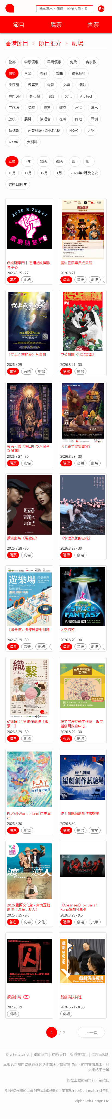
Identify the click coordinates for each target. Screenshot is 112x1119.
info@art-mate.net (87, 1090)
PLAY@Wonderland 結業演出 (29, 815)
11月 (28, 172)
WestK (13, 141)
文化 (67, 96)
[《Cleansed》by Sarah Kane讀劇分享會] (82, 872)
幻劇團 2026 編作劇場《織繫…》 (27, 723)
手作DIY (14, 96)
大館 (90, 130)
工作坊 (13, 107)
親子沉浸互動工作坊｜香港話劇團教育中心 (81, 723)
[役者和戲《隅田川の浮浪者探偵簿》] (29, 413)
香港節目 (16, 43)
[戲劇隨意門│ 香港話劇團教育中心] (29, 229)
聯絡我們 (59, 1054)
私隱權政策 (79, 1054)
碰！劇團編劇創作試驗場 (79, 813)
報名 (13, 279)
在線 (62, 118)
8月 (74, 161)
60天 (59, 161)
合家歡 (91, 61)
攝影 (82, 84)
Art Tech (86, 96)
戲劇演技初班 (71, 996)
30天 (43, 161)
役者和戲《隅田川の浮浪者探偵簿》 (28, 448)
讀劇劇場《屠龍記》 (23, 538)
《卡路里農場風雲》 (76, 446)
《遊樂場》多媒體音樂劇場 (28, 629)
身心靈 (34, 96)
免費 (73, 61)
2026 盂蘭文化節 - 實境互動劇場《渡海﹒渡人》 (28, 907)
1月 (59, 172)
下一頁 (91, 1032)
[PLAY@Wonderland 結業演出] (29, 780)
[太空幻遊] (82, 596)
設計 (52, 96)
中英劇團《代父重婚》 (78, 354)
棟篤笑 (33, 84)
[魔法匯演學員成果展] (82, 229)
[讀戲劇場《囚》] (29, 963)
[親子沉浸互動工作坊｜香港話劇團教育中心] (82, 688)
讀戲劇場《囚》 (19, 996)
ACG (78, 107)
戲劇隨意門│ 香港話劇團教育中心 (28, 265)
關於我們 (40, 1054)
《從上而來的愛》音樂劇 (26, 354)
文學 (66, 84)
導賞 (47, 107)
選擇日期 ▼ (17, 184)
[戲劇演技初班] (82, 963)
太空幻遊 (67, 629)
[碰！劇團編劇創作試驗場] (82, 780)
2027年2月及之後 (84, 172)
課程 (62, 107)
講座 (31, 107)
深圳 (94, 118)
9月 (89, 161)
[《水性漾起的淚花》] (82, 505)
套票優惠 (31, 61)
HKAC (74, 130)
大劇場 (32, 141)
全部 (11, 61)
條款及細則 (100, 1054)
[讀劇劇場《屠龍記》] (29, 505)
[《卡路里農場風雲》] (82, 413)
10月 (12, 172)
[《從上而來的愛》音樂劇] (29, 321)
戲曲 (59, 73)
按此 (105, 1080)
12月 (44, 172)
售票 (93, 24)
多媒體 (13, 84)
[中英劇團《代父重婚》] (82, 321)
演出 (94, 107)
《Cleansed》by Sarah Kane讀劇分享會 (79, 907)
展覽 (27, 118)
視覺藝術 (78, 73)
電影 (50, 84)
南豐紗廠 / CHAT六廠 (44, 130)
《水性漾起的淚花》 (76, 538)
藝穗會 (13, 130)
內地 (78, 118)
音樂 (27, 73)
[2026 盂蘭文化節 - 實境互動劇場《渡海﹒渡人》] (29, 872)
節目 (18, 24)
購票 (56, 24)
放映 (11, 118)
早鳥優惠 (54, 61)
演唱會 (45, 118)
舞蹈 (43, 73)
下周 (27, 161)
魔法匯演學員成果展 (76, 262)
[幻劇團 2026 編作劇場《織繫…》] (29, 688)
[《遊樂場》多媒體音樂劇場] (29, 596)
